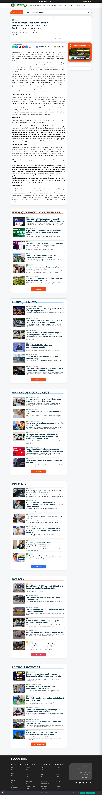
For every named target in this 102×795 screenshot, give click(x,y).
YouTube (57, 776)
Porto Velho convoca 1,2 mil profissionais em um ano (44, 412)
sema (42, 779)
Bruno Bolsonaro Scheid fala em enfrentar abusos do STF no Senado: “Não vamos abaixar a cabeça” (44, 530)
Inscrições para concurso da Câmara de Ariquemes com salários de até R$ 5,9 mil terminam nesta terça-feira (42, 436)
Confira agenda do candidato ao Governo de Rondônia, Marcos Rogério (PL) (43, 557)
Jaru (27, 779)
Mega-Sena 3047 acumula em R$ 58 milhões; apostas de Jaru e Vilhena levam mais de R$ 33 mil (43, 232)
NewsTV (39, 5)
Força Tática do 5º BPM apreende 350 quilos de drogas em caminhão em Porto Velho (44, 587)
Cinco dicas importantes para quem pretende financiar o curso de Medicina (44, 710)
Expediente (58, 769)
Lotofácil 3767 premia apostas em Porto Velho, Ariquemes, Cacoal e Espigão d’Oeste (44, 245)
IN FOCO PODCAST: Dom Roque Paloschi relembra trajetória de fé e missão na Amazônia (45, 220)
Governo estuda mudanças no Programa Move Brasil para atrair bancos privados (44, 369)
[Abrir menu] (90, 5)
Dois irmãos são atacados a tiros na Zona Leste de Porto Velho (44, 598)
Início (30, 5)
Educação (31, 696)
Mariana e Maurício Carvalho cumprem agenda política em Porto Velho (42, 687)
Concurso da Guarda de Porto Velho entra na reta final (44, 461)
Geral (34, 5)
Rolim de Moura (29, 781)
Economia (13, 780)
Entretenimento (33, 306)
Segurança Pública (45, 781)
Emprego (31, 397)
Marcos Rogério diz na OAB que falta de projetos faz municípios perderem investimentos (38, 545)
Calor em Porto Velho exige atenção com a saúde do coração (43, 357)
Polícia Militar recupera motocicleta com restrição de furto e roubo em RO (42, 645)
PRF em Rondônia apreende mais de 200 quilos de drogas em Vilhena (45, 610)
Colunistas (72, 5)
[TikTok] (90, 782)
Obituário (66, 5)
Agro (12, 789)
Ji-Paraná (28, 769)
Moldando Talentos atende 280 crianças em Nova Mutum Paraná (43, 722)
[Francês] (60, 47)
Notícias (17, 19)
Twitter (57, 783)
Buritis (27, 788)
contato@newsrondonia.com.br (83, 768)
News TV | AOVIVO (80, 45)
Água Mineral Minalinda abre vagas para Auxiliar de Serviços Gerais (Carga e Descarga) (45, 450)
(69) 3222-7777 (86, 766)
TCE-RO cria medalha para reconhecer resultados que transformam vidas (41, 734)
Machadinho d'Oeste (30, 786)
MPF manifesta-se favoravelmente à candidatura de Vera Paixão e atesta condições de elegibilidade (44, 504)
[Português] (55, 47)
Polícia (43, 5)
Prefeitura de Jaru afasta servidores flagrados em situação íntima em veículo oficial (44, 333)
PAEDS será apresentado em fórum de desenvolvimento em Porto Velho (41, 256)
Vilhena (27, 776)
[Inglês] (63, 47)
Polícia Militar (44, 769)
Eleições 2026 (32, 672)
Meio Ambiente (44, 772)
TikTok (57, 788)
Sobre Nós (58, 767)
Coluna (42, 767)
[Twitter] (86, 782)
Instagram (58, 781)
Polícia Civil (43, 788)
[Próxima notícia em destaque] (89, 12)
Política (48, 5)
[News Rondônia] (18, 5)
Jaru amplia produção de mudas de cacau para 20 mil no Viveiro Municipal (44, 279)
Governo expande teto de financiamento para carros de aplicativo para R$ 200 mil (44, 321)
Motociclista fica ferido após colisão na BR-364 (44, 632)
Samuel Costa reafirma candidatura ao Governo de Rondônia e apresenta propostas (44, 675)
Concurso (31, 432)
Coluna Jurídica (32, 730)
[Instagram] (83, 782)
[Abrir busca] (87, 5)
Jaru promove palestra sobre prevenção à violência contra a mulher (42, 268)
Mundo (13, 782)
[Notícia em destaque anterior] (88, 12)
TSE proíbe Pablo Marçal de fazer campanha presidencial (39, 346)
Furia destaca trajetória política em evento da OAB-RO (44, 518)
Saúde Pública (44, 786)
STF (41, 776)
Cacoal (27, 774)
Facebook (58, 779)
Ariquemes (28, 772)
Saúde (30, 354)
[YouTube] (76, 782)
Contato (83, 5)
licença (42, 774)
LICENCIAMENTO (45, 783)
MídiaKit (57, 772)
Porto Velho (28, 767)
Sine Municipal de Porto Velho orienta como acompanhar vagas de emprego (43, 400)
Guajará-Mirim (29, 783)
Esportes (31, 719)
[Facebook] (79, 782)
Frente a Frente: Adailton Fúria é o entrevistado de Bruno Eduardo (40, 12)
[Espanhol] (57, 47)
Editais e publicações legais (57, 5)
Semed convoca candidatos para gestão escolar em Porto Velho (45, 424)
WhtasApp (58, 786)
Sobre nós (78, 5)
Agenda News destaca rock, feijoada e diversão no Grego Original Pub (45, 309)
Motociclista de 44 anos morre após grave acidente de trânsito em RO (42, 622)
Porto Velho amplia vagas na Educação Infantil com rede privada (45, 699)
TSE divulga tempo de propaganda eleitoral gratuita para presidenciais (43, 492)
